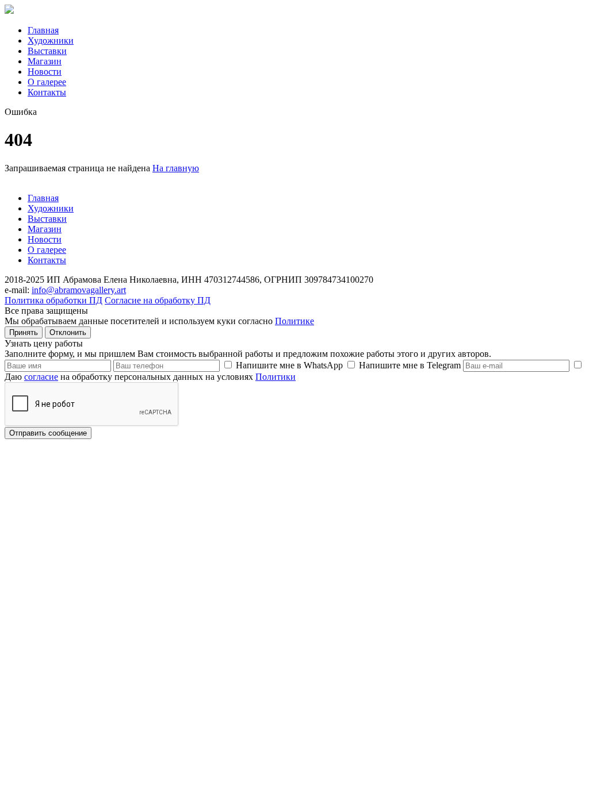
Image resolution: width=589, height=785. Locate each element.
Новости (45, 71)
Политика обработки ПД (53, 300)
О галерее (47, 82)
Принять (23, 332)
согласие (41, 377)
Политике (294, 321)
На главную (175, 168)
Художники (51, 40)
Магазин (45, 61)
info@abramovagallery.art (79, 290)
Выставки (47, 51)
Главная (43, 30)
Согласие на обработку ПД (158, 300)
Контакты (47, 92)
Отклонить (67, 332)
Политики (275, 377)
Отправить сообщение (48, 433)
